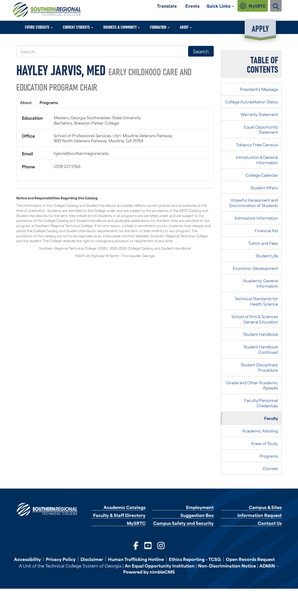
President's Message (259, 89)
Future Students (37, 27)
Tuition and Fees (263, 243)
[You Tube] (148, 545)
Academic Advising (260, 431)
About (184, 27)
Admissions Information (256, 218)
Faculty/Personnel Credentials (261, 402)
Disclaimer (92, 559)
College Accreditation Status (251, 102)
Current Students (77, 27)
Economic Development (255, 268)
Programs (269, 456)
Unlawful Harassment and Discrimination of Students (253, 202)
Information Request (259, 515)
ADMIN (267, 565)
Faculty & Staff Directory (119, 515)
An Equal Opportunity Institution (160, 565)
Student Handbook (260, 334)
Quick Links (219, 5)
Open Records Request (250, 559)
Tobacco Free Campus (257, 144)
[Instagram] (161, 545)
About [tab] (26, 102)
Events (192, 5)
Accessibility (27, 559)
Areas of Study (264, 443)
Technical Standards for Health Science (256, 301)
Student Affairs (264, 187)
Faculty (271, 418)
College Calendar (262, 175)
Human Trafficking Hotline (136, 559)
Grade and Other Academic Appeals (252, 385)
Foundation (158, 27)
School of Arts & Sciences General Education (254, 319)
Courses (270, 468)
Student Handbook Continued (260, 349)
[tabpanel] (115, 142)
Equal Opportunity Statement (261, 129)
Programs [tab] (49, 102)
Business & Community (120, 27)
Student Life (267, 255)
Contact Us (270, 523)
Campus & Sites (265, 507)
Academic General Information (260, 283)
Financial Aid (266, 230)
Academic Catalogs (125, 507)
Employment (200, 507)
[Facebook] (136, 545)
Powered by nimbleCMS (149, 571)
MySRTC (257, 5)
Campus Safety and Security (183, 523)
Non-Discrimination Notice (227, 565)
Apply (260, 28)
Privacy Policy (61, 559)
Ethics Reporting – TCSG (195, 559)
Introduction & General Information (257, 159)
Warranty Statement (259, 114)
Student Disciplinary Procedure (259, 367)
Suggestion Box (197, 515)
